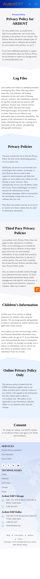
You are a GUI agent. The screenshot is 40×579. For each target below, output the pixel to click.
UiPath (4, 474)
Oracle (4, 492)
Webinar (30, 535)
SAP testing (6, 483)
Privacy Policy (22, 545)
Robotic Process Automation (12, 450)
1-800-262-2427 (12, 506)
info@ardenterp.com (13, 526)
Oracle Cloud (6, 459)
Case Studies (18, 535)
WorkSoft (5, 479)
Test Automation (7, 454)
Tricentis (5, 487)
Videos (20, 539)
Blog (8, 535)
